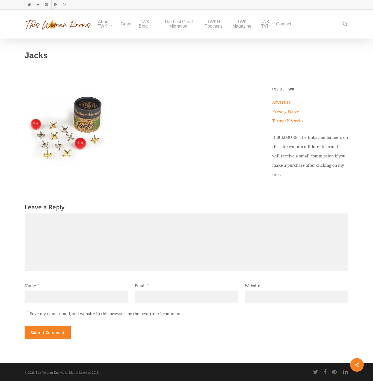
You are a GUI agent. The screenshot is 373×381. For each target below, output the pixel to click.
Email (142, 285)
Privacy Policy (285, 111)
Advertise (281, 102)
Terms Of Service (288, 120)
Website (252, 285)
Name (32, 285)
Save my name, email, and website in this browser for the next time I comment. (106, 313)
